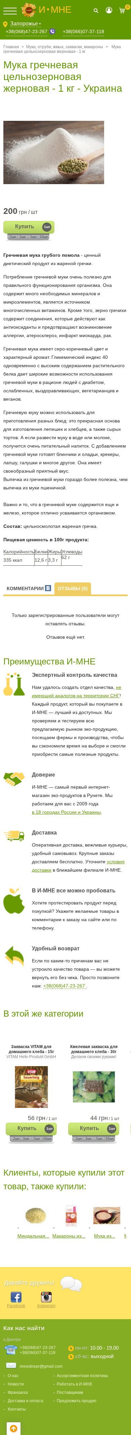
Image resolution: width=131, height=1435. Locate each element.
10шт (44, 237)
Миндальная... (33, 1236)
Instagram (46, 1305)
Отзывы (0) (73, 588)
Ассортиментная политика (82, 1375)
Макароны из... (68, 1236)
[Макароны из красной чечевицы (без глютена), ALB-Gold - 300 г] (71, 1227)
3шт (22, 237)
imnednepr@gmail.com (41, 1366)
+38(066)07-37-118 (83, 31)
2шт (13, 237)
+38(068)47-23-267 (26, 31)
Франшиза (18, 1392)
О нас (13, 1375)
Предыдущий (8, 1214)
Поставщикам (70, 1392)
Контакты (17, 1409)
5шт (33, 237)
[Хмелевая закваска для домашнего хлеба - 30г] (94, 1087)
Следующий (8, 1252)
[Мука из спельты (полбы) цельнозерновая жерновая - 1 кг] (106, 1227)
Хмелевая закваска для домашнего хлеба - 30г (94, 1051)
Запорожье (25, 23)
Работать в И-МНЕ (74, 1384)
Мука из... (104, 1236)
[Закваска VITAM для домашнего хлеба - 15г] (31, 1087)
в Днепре (12, 1339)
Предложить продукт (77, 1401)
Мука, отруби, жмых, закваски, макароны (64, 47)
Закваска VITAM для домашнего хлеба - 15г (31, 1051)
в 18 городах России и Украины (66, 812)
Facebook (16, 1305)
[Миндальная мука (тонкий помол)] (35, 1227)
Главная (11, 47)
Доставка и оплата (25, 1401)
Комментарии (26, 588)
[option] (65, 152)
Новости (16, 1384)
